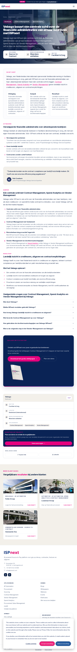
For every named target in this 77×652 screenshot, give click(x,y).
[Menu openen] (73, 6)
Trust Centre (48, 649)
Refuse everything (63, 643)
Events (43, 595)
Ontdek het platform (10, 609)
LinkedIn (56, 454)
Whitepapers (45, 589)
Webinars (44, 592)
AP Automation (8, 586)
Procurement (8, 589)
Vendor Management (40, 85)
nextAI (6, 606)
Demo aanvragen (37, 443)
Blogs (42, 586)
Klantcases (11, 17)
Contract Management (16, 425)
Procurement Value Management (14, 603)
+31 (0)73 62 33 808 (12, 568)
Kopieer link (22, 454)
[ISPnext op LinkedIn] (5, 574)
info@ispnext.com (11, 570)
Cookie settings (31, 643)
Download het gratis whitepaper (23, 359)
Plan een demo (49, 358)
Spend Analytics (23, 85)
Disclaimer (38, 649)
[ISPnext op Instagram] (9, 574)
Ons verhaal (8, 617)
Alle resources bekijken (48, 600)
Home (5, 17)
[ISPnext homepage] (11, 552)
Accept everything (47, 643)
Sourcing (7, 592)
